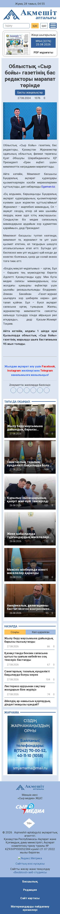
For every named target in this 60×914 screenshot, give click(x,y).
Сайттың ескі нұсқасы (30, 863)
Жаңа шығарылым (43, 39)
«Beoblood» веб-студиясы (30, 872)
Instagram (14, 370)
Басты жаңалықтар (30, 92)
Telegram (46, 370)
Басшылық (30, 881)
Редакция (30, 889)
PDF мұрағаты (43, 52)
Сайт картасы (30, 898)
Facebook (48, 366)
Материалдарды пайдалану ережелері (30, 908)
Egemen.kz (48, 186)
